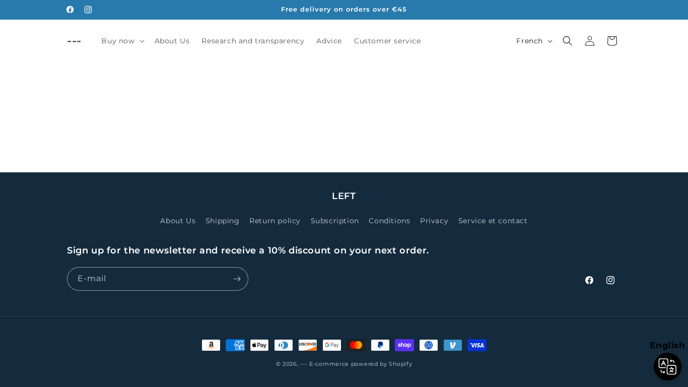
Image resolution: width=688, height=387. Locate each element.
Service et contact (493, 220)
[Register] (237, 279)
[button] (121, 40)
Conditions (389, 220)
